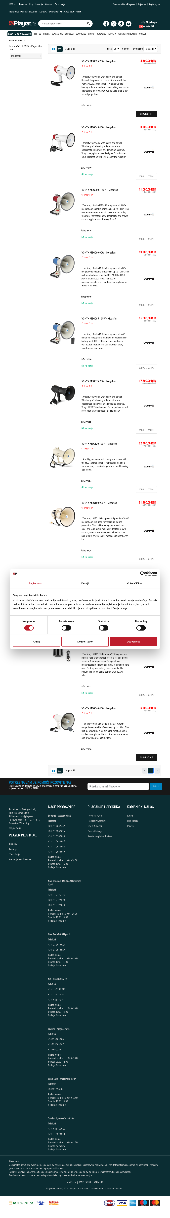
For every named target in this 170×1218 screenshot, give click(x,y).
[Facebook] (106, 24)
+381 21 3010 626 (56, 944)
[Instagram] (113, 24)
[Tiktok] (121, 24)
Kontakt (43, 11)
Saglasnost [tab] (35, 583)
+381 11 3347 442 (56, 826)
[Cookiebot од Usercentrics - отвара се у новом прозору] (142, 573)
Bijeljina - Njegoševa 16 (59, 1029)
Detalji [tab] (85, 583)
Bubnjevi (69, 34)
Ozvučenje (81, 34)
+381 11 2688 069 (56, 851)
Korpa (130, 815)
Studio (91, 34)
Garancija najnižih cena (20, 859)
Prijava (130, 826)
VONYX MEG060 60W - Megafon (99, 252)
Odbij (36, 641)
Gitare (46, 34)
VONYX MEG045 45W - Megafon (99, 127)
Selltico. (120, 1188)
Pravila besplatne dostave (100, 836)
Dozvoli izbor (85, 641)
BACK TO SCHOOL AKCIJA (19, 34)
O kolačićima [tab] (134, 583)
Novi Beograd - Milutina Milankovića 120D (64, 883)
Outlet (142, 34)
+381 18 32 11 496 (56, 989)
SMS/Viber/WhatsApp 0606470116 (65, 11)
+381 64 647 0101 (56, 999)
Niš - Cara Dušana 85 (57, 979)
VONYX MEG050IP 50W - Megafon (100, 190)
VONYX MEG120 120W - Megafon (99, 443)
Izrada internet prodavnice (102, 1188)
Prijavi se (142, 4)
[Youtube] (128, 24)
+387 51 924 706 (56, 1089)
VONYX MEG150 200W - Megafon (99, 503)
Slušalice (101, 34)
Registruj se (154, 4)
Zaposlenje (59, 4)
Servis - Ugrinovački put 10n (61, 1118)
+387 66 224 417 (56, 1049)
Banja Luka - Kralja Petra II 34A (62, 1079)
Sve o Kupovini (95, 826)
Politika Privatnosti (97, 821)
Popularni (149, 49)
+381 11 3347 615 (56, 831)
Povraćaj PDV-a (95, 815)
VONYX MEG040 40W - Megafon (99, 708)
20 (115, 49)
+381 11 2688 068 (56, 846)
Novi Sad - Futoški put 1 (59, 934)
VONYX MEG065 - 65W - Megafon (99, 318)
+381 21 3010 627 (56, 950)
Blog (31, 4)
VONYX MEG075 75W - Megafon (99, 381)
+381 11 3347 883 (56, 836)
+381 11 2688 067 (56, 841)
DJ (40, 34)
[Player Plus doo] (23, 23)
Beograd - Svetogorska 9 (59, 815)
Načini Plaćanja (95, 831)
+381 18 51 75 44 (56, 994)
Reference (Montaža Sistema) (23, 11)
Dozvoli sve (133, 641)
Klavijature (57, 34)
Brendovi (23, 4)
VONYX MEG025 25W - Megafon (99, 61)
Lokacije (39, 4)
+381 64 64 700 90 (56, 1128)
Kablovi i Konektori (127, 34)
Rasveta (112, 34)
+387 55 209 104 (56, 1039)
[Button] (88, 23)
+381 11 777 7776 (56, 895)
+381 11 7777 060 (56, 905)
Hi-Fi (35, 34)
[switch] (66, 628)
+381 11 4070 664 (56, 1134)
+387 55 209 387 (56, 1044)
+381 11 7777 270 (56, 900)
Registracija (132, 821)
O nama (48, 4)
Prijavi (156, 786)
